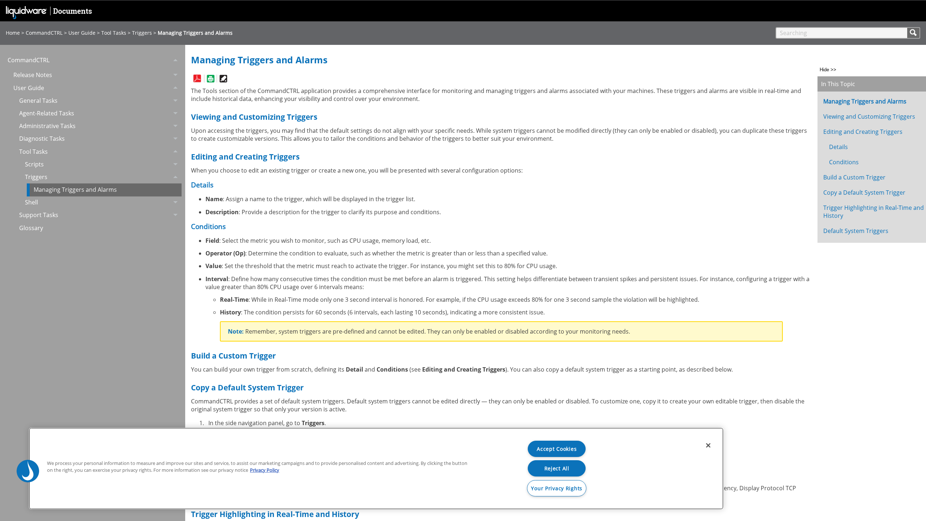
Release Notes (32, 75)
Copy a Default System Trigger (864, 192)
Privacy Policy (264, 470)
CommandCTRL (44, 32)
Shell (31, 202)
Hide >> (828, 69)
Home (13, 32)
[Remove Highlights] (223, 78)
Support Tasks (38, 215)
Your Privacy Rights (556, 488)
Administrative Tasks (47, 126)
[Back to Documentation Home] (50, 14)
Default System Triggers (855, 231)
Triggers (142, 32)
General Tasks (38, 101)
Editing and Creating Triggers (862, 132)
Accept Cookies (557, 448)
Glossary (31, 228)
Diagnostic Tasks (42, 139)
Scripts (34, 164)
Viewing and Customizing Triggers (869, 116)
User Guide (81, 32)
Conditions (844, 162)
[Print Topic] (210, 78)
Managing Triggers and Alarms (75, 190)
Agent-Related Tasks (46, 113)
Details (838, 147)
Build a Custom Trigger (854, 177)
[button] (913, 33)
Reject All (556, 468)
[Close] (708, 445)
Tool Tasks (113, 32)
